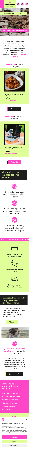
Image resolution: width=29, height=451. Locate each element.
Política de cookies (6, 448)
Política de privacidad (16, 448)
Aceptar (14, 437)
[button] (26, 419)
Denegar (14, 441)
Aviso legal (24, 448)
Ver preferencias (14, 445)
